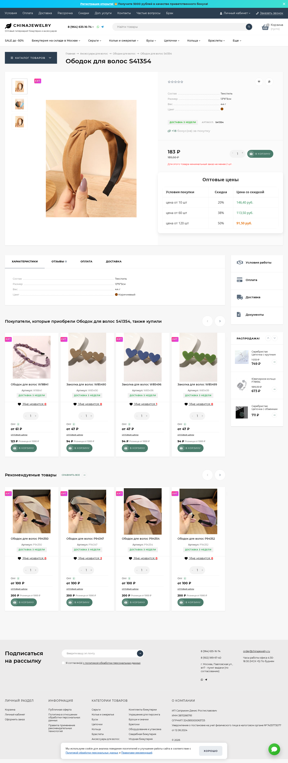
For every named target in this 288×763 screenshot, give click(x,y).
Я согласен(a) (103, 663)
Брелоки (134, 724)
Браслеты (98, 734)
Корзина (10, 709)
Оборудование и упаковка (145, 729)
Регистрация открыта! (97, 4)
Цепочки (97, 724)
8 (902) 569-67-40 (211, 657)
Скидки (83, 13)
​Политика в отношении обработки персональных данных (64, 717)
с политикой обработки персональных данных (111, 663)
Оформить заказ (15, 719)
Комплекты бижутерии (143, 709)
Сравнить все (71, 475)
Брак (169, 13)
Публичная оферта (60, 709)
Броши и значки (139, 719)
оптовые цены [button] (19, 434)
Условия (11, 13)
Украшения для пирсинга (144, 714)
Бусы (95, 719)
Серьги (96, 709)
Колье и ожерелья (103, 714)
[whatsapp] (202, 679)
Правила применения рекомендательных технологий (61, 728)
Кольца (96, 729)
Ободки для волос (124, 53)
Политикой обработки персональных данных (92, 752)
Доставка (45, 13)
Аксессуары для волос (94, 53)
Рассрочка (65, 13)
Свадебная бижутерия (142, 734)
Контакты (124, 13)
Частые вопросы (148, 13)
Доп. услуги (103, 13)
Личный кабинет (15, 714)
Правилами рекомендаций (136, 752)
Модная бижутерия (141, 739)
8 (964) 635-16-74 (80, 27)
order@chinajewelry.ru (256, 651)
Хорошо (211, 750)
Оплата (28, 13)
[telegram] (206, 679)
